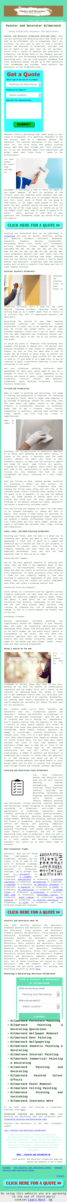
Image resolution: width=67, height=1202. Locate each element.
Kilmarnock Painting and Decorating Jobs (25, 1119)
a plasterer (24, 887)
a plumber (26, 877)
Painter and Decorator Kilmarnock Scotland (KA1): (30, 36)
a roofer (54, 887)
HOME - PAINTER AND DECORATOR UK (33, 1155)
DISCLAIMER (59, 21)
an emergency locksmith (46, 885)
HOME (31, 21)
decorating (9, 834)
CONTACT (50, 21)
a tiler (24, 902)
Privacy (60, 1176)
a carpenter (22, 874)
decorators (9, 964)
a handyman (10, 885)
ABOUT (43, 21)
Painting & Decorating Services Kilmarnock (29, 973)
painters (28, 254)
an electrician (26, 890)
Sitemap (6, 1168)
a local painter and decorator (28, 839)
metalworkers (24, 879)
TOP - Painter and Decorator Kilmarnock (25, 1130)
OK (50, 1199)
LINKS (37, 21)
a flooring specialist (46, 900)
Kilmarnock (9, 236)
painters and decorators (46, 52)
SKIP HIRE (9, 895)
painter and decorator (16, 46)
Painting (8, 233)
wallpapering (39, 882)
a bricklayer (38, 892)
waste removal (26, 897)
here (38, 969)
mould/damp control (47, 895)
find (14, 925)
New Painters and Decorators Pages (32, 1168)
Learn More (36, 1199)
